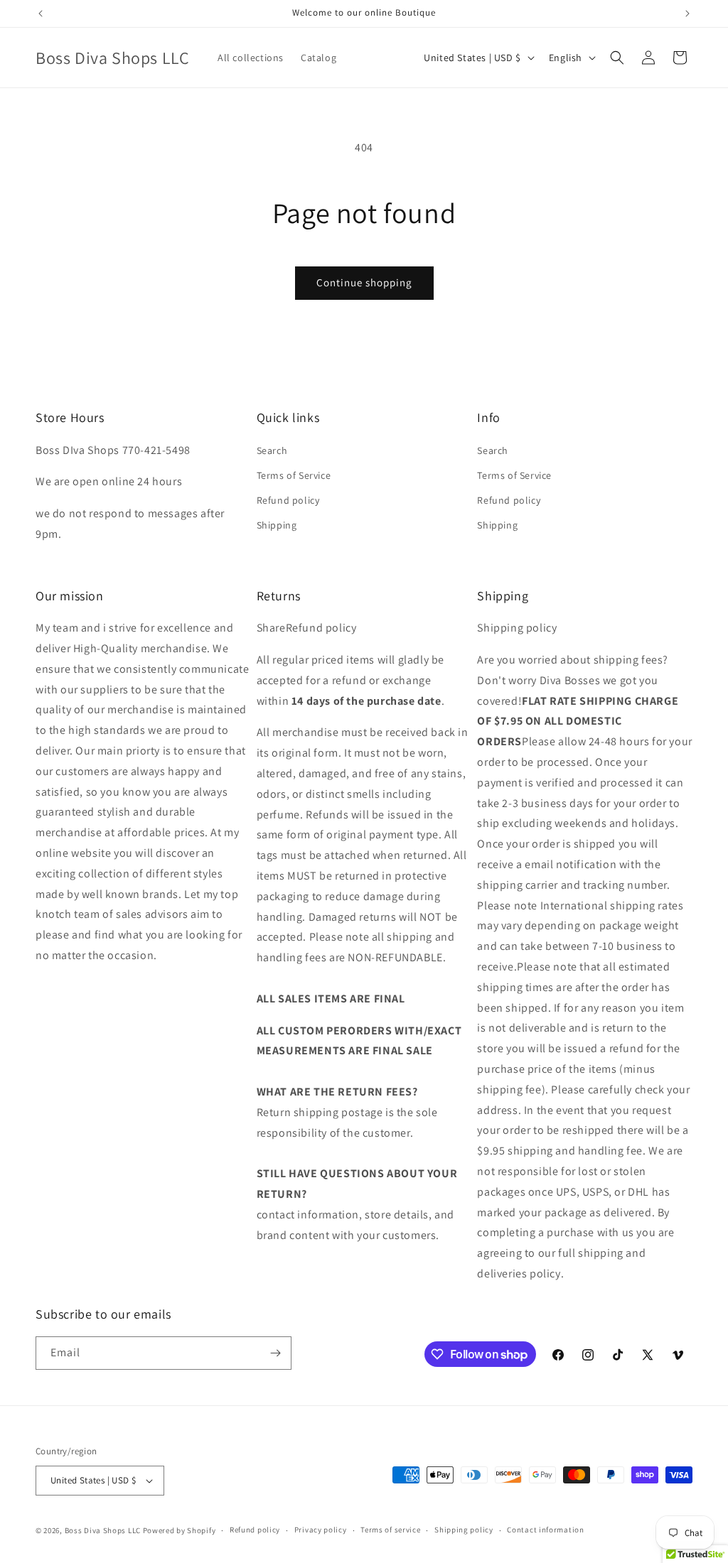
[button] (617, 57)
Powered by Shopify (179, 1530)
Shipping (277, 525)
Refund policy (288, 500)
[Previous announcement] (40, 13)
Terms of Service (294, 475)
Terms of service (390, 1530)
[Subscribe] (275, 1353)
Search (272, 450)
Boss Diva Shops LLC (103, 1530)
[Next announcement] (687, 13)
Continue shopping (364, 282)
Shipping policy (463, 1530)
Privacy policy (320, 1530)
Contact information (545, 1530)
